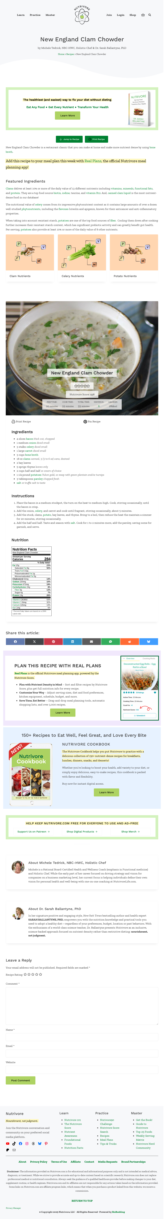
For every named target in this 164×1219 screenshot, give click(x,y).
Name (10, 1029)
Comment (13, 983)
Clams (9, 188)
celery (38, 204)
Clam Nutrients (20, 276)
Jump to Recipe (71, 139)
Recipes (70, 54)
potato (47, 514)
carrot (29, 450)
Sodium (15, 582)
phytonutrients (31, 209)
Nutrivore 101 (72, 1119)
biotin (57, 193)
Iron (14, 608)
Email (10, 1046)
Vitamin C (16, 602)
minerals (128, 188)
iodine (66, 193)
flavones (64, 209)
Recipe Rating (14, 974)
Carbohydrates (19, 587)
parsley (38, 478)
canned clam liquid (119, 193)
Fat (13, 565)
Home (61, 54)
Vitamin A (16, 600)
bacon (29, 438)
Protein (15, 595)
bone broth (31, 454)
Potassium (17, 584)
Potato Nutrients (125, 276)
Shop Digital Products (80, 831)
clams (26, 458)
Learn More (67, 115)
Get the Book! (144, 1119)
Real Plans (93, 161)
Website (10, 1062)
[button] (75, 385)
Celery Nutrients (73, 276)
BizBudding (118, 1212)
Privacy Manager (13, 1208)
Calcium (16, 605)
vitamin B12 (93, 193)
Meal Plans (106, 1139)
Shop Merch (128, 831)
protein (15, 193)
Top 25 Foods (144, 1131)
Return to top (82, 1200)
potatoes (63, 220)
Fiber (17, 590)
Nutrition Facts (73, 1147)
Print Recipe (98, 139)
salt (19, 482)
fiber (113, 220)
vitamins (116, 188)
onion (32, 442)
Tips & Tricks (108, 1143)
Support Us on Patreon (31, 831)
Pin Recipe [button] (94, 421)
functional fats (144, 188)
